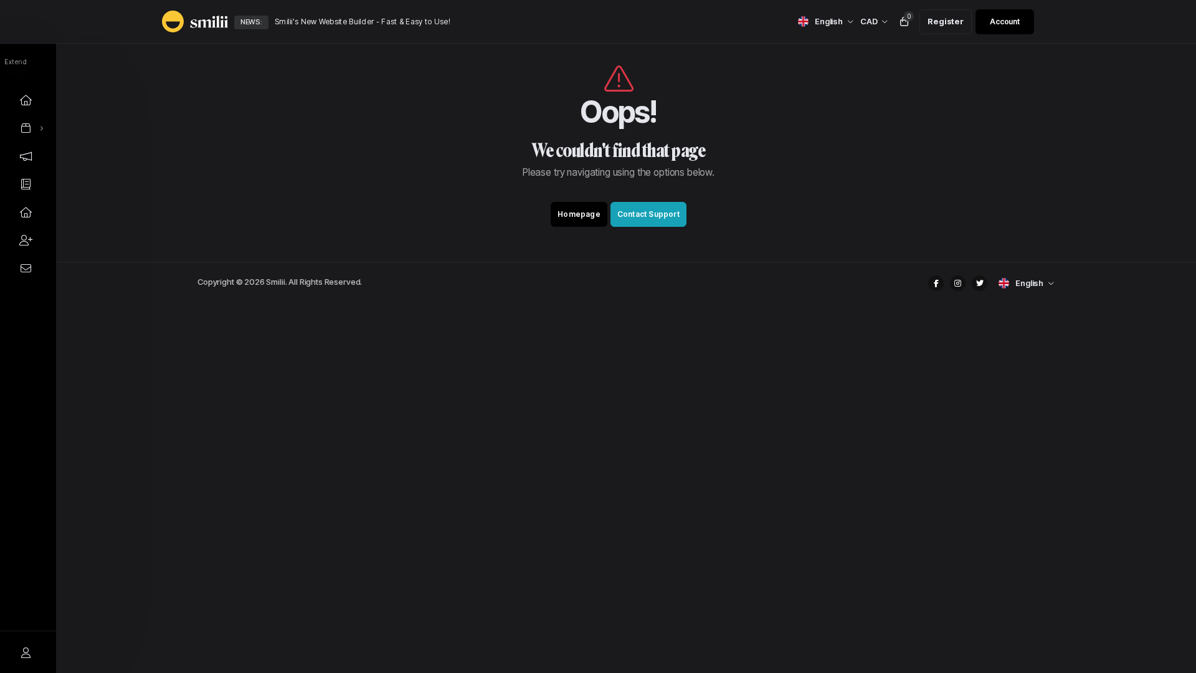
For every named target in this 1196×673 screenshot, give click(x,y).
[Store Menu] (26, 128)
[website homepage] (184, 21)
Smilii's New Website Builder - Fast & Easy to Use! (362, 21)
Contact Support (648, 214)
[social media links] (936, 283)
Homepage (579, 214)
